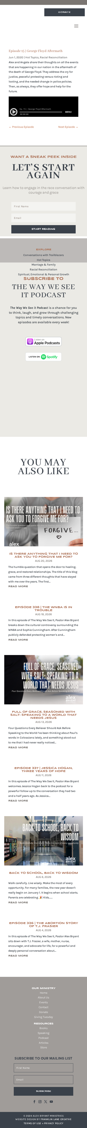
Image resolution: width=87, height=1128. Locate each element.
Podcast (43, 1038)
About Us (43, 997)
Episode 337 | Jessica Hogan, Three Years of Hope (43, 770)
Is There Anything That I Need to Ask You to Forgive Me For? (43, 555)
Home (43, 993)
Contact (43, 1007)
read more (18, 586)
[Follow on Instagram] (40, 1102)
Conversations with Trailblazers (43, 255)
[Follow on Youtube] (51, 1102)
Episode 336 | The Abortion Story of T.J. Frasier (43, 925)
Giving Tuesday (43, 1017)
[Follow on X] (45, 1102)
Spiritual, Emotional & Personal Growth (43, 274)
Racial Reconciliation (53, 57)
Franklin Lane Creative (56, 1119)
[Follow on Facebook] (34, 1102)
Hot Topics (32, 57)
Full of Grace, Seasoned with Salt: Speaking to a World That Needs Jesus (43, 714)
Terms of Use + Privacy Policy (43, 1123)
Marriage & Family (44, 264)
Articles (43, 1042)
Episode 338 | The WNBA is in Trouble (43, 609)
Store (43, 1047)
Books (43, 1028)
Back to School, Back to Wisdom (43, 873)
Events (43, 1002)
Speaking (43, 1033)
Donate (64, 12)
